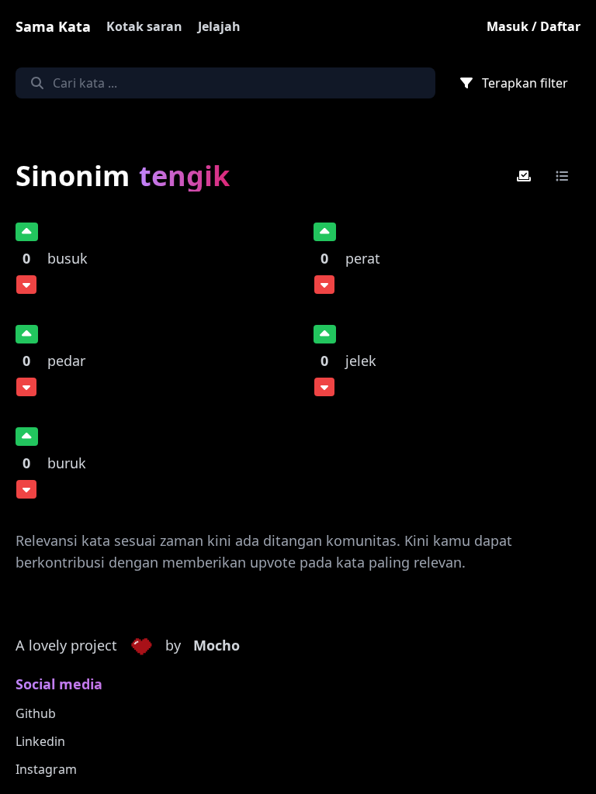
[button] (141, 645)
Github (36, 713)
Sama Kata (53, 26)
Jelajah (219, 26)
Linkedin (40, 741)
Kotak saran (144, 26)
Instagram (46, 769)
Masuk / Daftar (533, 26)
